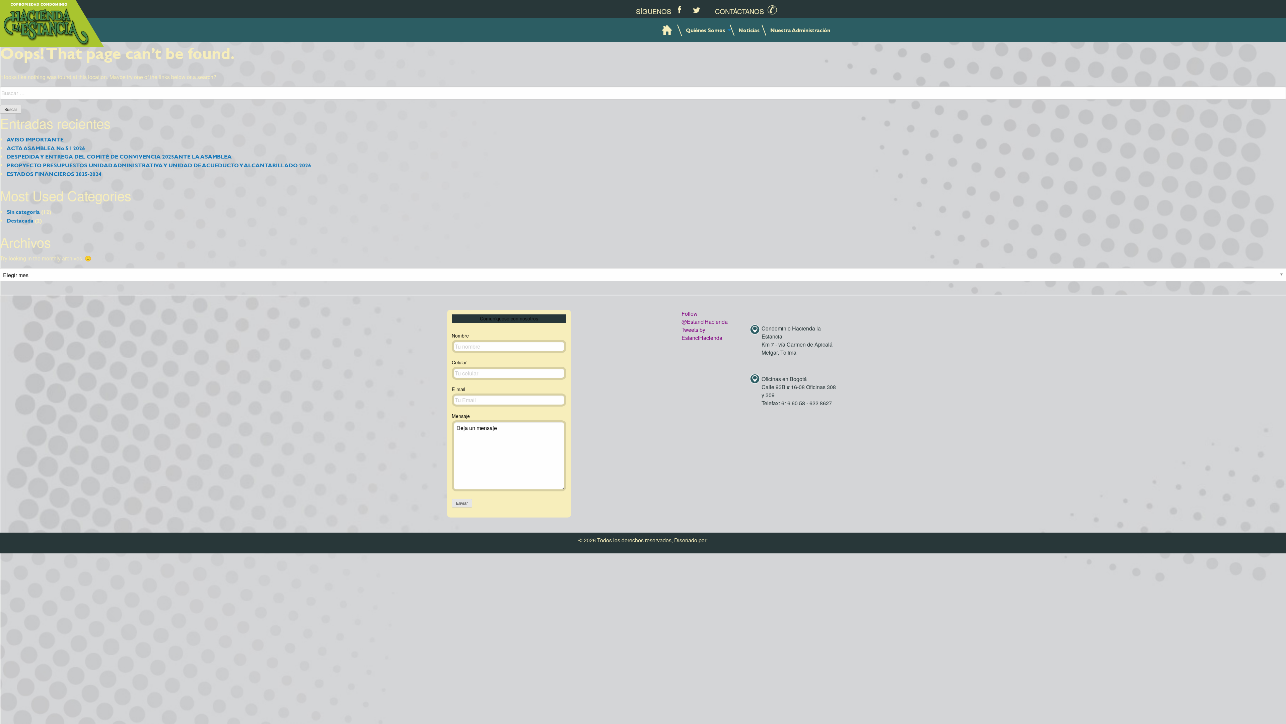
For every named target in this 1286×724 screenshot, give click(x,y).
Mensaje (461, 416)
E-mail (458, 389)
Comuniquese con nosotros (509, 318)
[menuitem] (668, 30)
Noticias (749, 30)
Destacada (20, 220)
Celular (459, 362)
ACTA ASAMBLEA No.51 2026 (46, 148)
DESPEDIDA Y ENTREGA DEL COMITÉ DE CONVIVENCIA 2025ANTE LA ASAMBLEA (119, 156)
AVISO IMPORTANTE (35, 139)
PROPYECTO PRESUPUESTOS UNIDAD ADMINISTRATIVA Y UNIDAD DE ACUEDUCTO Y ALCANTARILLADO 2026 (159, 165)
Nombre (460, 335)
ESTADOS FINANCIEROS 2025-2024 (54, 174)
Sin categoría (23, 212)
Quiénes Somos (705, 30)
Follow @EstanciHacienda (705, 317)
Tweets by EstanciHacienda (702, 334)
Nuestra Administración (800, 30)
